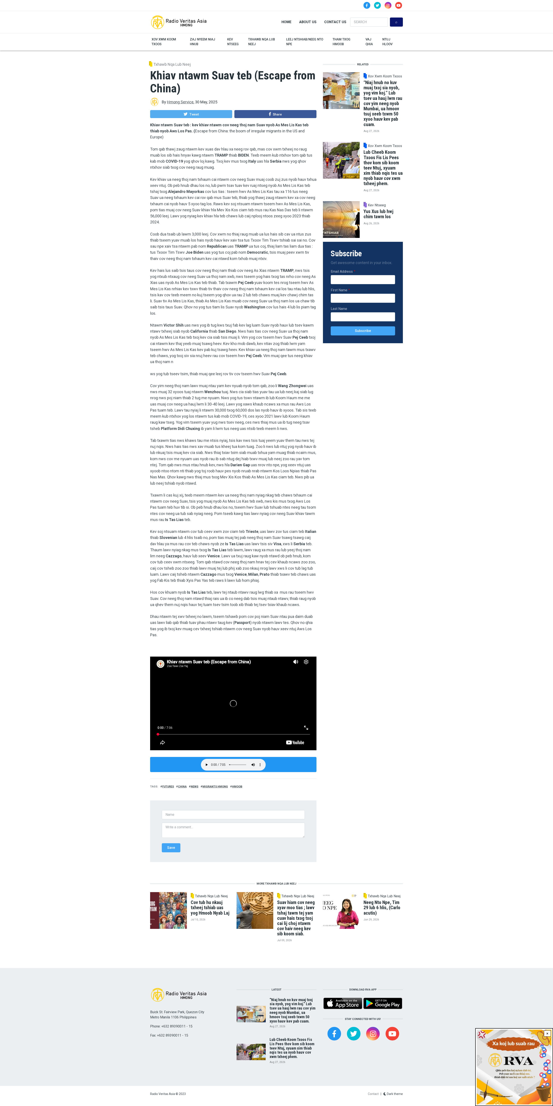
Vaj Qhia (369, 42)
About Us (307, 22)
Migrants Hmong (215, 786)
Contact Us (335, 22)
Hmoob (237, 786)
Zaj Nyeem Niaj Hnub (202, 42)
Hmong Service (180, 102)
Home (286, 22)
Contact (373, 1094)
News (194, 786)
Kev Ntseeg (233, 42)
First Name (339, 290)
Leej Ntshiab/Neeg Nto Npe (304, 42)
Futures (168, 786)
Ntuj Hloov (387, 42)
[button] (191, 114)
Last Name (339, 309)
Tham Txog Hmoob (341, 42)
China (182, 786)
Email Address (342, 271)
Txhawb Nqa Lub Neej (261, 42)
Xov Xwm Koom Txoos (164, 42)
